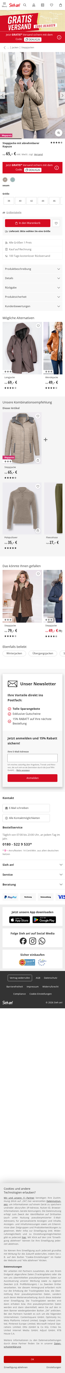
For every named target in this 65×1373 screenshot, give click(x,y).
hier (24, 1237)
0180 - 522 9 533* (17, 844)
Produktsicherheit (16, 297)
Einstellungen (54, 1367)
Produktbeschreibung (18, 269)
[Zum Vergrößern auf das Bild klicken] (58, 133)
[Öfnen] (59, 37)
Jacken (15, 47)
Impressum (33, 986)
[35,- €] (22, 508)
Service (8, 874)
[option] (5, 179)
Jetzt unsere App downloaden (32, 912)
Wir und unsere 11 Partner (19, 1197)
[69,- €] (22, 348)
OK (32, 1359)
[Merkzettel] (51, 5)
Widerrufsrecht (50, 986)
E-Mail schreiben (17, 809)
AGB (38, 977)
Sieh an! (8, 865)
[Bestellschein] (42, 5)
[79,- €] (22, 596)
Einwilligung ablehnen (16, 1367)
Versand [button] (38, 154)
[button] (4, 5)
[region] (32, 1278)
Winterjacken (14, 653)
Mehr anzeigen (23, 770)
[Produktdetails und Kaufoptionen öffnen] (37, 460)
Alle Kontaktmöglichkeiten (24, 818)
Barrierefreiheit (14, 986)
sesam (6, 185)
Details (9, 278)
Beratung (9, 884)
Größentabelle (13, 212)
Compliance (19, 993)
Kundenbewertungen (17, 306)
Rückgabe (11, 287)
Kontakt (8, 798)
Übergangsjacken (42, 653)
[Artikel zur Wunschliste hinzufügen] (56, 223)
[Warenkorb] (60, 5)
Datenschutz (50, 977)
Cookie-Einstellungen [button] (41, 993)
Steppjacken (27, 47)
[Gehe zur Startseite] (14, 5)
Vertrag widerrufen (20, 977)
